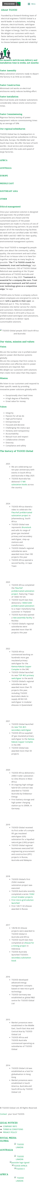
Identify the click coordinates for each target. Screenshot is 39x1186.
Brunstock (26, 527)
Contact (3, 1114)
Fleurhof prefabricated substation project (22, 591)
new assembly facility (22, 617)
